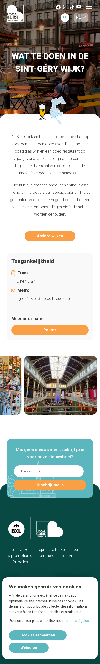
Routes (50, 330)
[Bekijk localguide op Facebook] (58, 7)
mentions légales (75, 621)
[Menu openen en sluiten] (89, 7)
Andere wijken (50, 236)
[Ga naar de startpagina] (15, 14)
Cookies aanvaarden (37, 635)
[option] (55, 385)
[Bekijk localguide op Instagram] (65, 7)
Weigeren (28, 647)
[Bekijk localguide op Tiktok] (72, 7)
